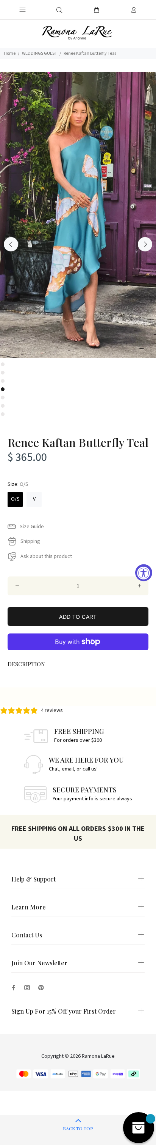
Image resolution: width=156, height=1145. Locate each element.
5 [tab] (3, 397)
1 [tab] (3, 364)
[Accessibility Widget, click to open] (143, 572)
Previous (11, 244)
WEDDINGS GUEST (39, 53)
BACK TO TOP (78, 1128)
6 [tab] (3, 406)
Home (10, 53)
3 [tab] (3, 381)
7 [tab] (3, 414)
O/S (15, 499)
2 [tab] (3, 372)
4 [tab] (3, 389)
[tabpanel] (78, 215)
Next (145, 244)
